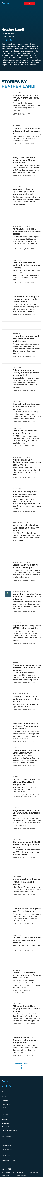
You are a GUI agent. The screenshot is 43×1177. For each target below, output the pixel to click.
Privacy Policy (6, 1175)
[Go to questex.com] (7, 1168)
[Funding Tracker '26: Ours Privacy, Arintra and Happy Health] (6, 100)
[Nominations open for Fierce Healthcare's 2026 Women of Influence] (6, 597)
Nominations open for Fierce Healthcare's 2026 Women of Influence (27, 596)
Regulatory (17, 876)
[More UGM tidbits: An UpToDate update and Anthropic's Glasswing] (6, 196)
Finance (15, 777)
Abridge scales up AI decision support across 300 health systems (27, 462)
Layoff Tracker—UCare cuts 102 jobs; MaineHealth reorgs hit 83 (26, 782)
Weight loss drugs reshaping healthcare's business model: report (27, 338)
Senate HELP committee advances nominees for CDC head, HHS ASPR (27, 975)
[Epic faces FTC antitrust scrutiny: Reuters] (7, 435)
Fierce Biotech (6, 1145)
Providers (16, 126)
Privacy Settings (21, 1175)
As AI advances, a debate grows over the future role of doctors (27, 231)
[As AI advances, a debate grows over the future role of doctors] (7, 235)
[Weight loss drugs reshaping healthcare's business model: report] (7, 343)
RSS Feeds (5, 1127)
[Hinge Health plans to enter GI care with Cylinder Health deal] (6, 813)
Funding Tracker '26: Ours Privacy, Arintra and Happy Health (26, 97)
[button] (38, 3)
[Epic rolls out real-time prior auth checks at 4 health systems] (6, 406)
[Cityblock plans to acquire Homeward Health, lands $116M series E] (7, 300)
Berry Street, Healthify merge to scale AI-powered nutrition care (26, 160)
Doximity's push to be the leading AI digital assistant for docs (26, 699)
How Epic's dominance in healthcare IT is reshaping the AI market (25, 726)
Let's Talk (5, 1108)
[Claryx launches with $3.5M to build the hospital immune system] (8, 844)
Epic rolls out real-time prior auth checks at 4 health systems (27, 406)
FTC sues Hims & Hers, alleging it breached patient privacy (26, 1008)
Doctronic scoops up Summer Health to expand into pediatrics (25, 1040)
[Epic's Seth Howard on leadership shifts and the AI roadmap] (6, 269)
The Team (5, 1097)
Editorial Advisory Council (10, 1130)
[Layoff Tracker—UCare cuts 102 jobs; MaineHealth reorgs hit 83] (7, 782)
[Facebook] (7, 1086)
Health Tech (17, 92)
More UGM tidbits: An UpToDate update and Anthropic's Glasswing (24, 191)
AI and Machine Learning (21, 226)
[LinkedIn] (3, 1086)
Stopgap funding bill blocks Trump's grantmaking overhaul (26, 881)
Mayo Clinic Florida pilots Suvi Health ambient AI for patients (26, 527)
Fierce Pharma (6, 1142)
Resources (5, 1123)
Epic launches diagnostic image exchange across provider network (25, 494)
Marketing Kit (6, 1104)
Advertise (5, 1100)
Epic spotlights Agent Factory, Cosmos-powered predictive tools (26, 372)
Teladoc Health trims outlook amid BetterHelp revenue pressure (27, 940)
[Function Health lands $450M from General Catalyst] (6, 910)
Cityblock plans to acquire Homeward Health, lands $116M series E (26, 299)
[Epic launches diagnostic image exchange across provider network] (7, 498)
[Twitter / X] (11, 1086)
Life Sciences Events (8, 1161)
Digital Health (17, 155)
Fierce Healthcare (7, 1149)
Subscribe (30, 3)
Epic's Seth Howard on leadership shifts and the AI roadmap (26, 265)
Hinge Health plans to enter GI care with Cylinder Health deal (27, 813)
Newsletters (5, 1119)
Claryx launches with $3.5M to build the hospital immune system (27, 844)
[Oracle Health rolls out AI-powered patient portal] (6, 571)
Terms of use (34, 1172)
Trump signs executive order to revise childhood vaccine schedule (27, 667)
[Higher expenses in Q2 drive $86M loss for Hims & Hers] (6, 628)
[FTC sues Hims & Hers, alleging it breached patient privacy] (7, 1009)
